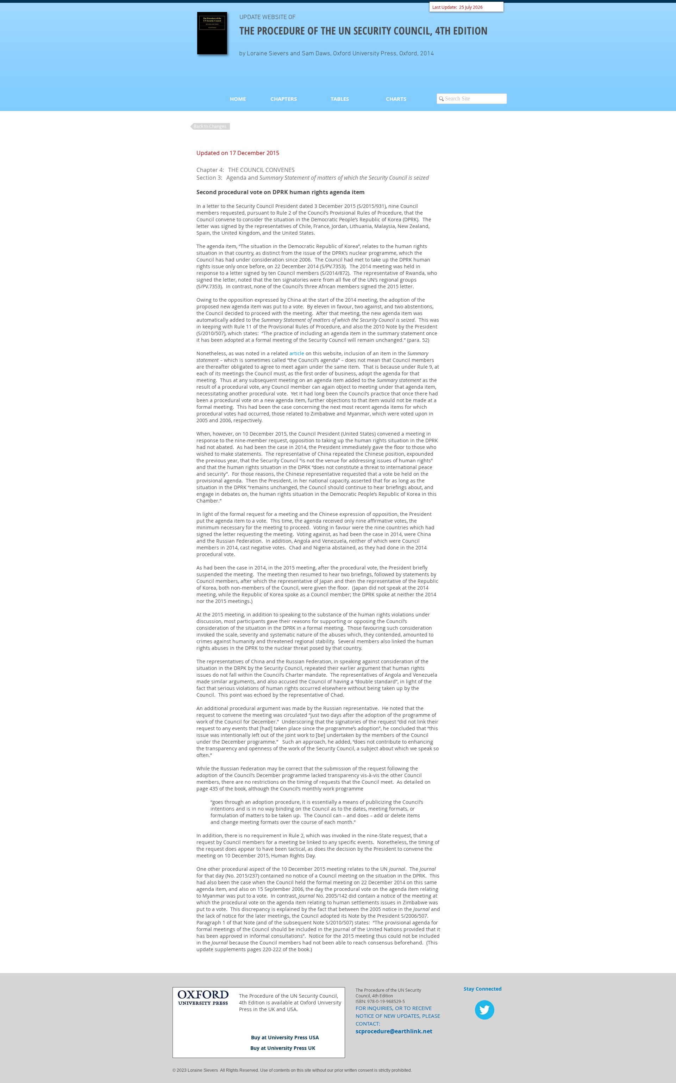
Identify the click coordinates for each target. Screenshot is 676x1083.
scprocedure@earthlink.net (394, 1031)
